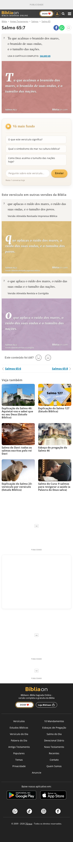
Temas (19, 759)
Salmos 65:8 (60, 369)
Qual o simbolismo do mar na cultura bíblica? (34, 148)
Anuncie (36, 772)
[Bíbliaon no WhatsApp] (14, 811)
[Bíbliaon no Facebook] (58, 811)
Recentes (54, 753)
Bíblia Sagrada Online (15, 15)
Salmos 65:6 (13, 369)
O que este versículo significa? (25, 139)
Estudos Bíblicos (19, 727)
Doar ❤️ (24, 704)
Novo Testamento (54, 746)
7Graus (28, 823)
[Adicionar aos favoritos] (68, 27)
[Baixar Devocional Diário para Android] (21, 795)
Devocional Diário (54, 740)
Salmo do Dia (54, 734)
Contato (54, 759)
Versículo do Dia (19, 734)
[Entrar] (57, 14)
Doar (46, 13)
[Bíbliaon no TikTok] (29, 811)
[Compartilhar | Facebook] (56, 27)
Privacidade (19, 766)
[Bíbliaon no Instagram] (43, 811)
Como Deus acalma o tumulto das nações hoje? (31, 159)
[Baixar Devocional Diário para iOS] (53, 795)
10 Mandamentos (54, 721)
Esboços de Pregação (54, 727)
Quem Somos (54, 766)
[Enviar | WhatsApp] (62, 27)
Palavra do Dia (19, 740)
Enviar (59, 173)
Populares (19, 753)
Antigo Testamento (19, 746)
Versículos (19, 721)
